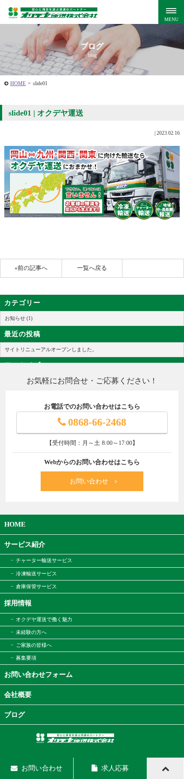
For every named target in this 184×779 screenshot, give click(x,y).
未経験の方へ (31, 632)
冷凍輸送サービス (36, 574)
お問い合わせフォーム (38, 674)
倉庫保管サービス (36, 586)
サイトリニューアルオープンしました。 (51, 349)
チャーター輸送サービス (44, 560)
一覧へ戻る (92, 268)
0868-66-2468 (97, 422)
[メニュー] (171, 13)
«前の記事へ (31, 268)
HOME (18, 83)
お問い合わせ (94, 481)
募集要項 (26, 658)
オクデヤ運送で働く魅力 (44, 619)
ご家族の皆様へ (34, 645)
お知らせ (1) (19, 318)
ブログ (14, 714)
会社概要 (18, 694)
